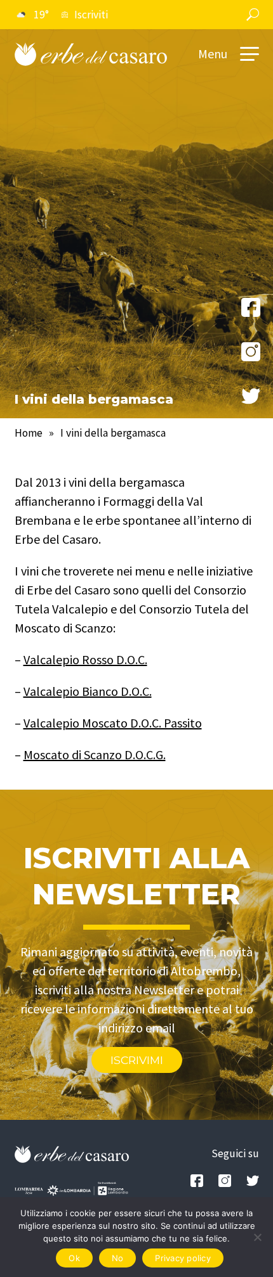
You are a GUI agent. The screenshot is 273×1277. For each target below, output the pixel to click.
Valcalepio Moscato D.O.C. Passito (112, 723)
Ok (74, 1258)
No (118, 1258)
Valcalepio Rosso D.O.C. (85, 659)
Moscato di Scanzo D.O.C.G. (94, 754)
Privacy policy (183, 1258)
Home (29, 433)
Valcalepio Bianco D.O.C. (87, 691)
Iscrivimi (136, 1060)
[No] (257, 1237)
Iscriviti (91, 15)
